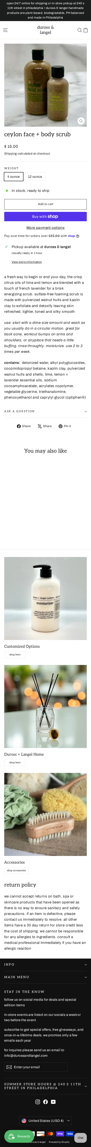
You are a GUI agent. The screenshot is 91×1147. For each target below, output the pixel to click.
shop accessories (16, 870)
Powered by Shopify (59, 1142)
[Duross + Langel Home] (45, 706)
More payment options (45, 228)
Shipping (10, 153)
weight (11, 168)
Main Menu (16, 977)
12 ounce (35, 176)
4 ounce (13, 176)
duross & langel (45, 30)
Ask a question (19, 411)
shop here (15, 654)
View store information (27, 262)
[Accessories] (45, 814)
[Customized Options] (45, 598)
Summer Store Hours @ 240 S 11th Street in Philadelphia (42, 1086)
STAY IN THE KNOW (24, 992)
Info (9, 964)
